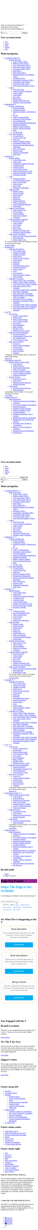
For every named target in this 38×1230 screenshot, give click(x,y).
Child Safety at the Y (11, 1131)
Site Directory (17, 433)
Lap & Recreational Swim (21, 180)
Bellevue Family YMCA (21, 63)
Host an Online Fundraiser (21, 345)
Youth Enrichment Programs (22, 204)
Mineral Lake (17, 99)
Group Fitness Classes (20, 169)
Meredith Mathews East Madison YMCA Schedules (23, 296)
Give (6, 312)
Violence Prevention (19, 375)
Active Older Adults (19, 160)
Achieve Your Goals (19, 138)
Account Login (10, 1123)
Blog (6, 1159)
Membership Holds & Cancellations (24, 418)
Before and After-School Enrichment (24, 236)
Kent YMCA (17, 71)
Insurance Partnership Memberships (24, 123)
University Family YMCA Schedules (25, 306)
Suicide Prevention (19, 384)
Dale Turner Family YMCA (22, 67)
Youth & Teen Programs (16, 641)
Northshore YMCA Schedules (22, 299)
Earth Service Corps (19, 210)
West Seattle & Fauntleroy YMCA (24, 86)
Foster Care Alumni (19, 369)
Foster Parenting (18, 390)
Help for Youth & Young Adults (19, 795)
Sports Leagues (18, 269)
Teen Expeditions (18, 214)
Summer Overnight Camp (21, 101)
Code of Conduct (10, 1168)
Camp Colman (17, 93)
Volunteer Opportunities (20, 152)
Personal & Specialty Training (22, 173)
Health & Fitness (14, 591)
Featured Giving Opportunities (18, 765)
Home (7, 874)
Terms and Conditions (12, 1170)
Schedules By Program (16, 682)
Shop (6, 45)
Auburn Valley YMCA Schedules (23, 280)
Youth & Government (20, 216)
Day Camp (16, 97)
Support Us (8, 358)
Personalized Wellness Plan (21, 143)
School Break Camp (19, 240)
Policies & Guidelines (12, 1166)
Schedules (8, 247)
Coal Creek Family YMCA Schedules (25, 284)
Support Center (18, 151)
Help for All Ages (14, 810)
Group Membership (19, 121)
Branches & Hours (15, 492)
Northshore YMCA (19, 78)
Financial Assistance (19, 407)
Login (7, 44)
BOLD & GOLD (18, 89)
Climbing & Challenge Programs (23, 164)
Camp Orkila (17, 95)
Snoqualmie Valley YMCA (21, 82)
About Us (8, 1155)
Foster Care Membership (21, 117)
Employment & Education (21, 368)
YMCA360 (16, 154)
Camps (11, 520)
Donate (7, 47)
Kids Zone (16, 139)
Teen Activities (17, 212)
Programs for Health (19, 175)
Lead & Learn (17, 347)
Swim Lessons (17, 184)
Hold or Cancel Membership (18, 1117)
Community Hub (18, 165)
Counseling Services (19, 379)
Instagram (9, 1220)
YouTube (10, 1223)
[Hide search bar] (2, 482)
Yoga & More (17, 907)
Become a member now (16, 539)
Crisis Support (17, 364)
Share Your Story (18, 351)
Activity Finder (10, 245)
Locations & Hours (11, 58)
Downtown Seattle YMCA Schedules (25, 290)
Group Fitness (17, 260)
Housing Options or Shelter (22, 371)
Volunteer (16, 353)
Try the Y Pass (17, 132)
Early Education (18, 238)
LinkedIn (9, 1221)
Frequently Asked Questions (22, 119)
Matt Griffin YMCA (19, 73)
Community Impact (19, 110)
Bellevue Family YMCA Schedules (24, 282)
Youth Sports (17, 206)
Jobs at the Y (16, 909)
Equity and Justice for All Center (15, 1133)
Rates (15, 130)
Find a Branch (5, 1037)
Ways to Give (13, 746)
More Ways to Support (16, 774)
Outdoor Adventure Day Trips (22, 171)
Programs (8, 156)
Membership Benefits (20, 125)
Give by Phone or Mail (20, 321)
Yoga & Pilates (17, 277)
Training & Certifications (21, 188)
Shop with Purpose (19, 149)
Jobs (6, 49)
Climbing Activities (19, 254)
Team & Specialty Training (21, 275)
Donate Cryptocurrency (20, 316)
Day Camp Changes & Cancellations (25, 405)
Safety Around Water (19, 182)
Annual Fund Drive (19, 334)
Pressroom (8, 1157)
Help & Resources (15, 832)
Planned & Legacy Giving (21, 331)
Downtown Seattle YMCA (21, 69)
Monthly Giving (18, 329)
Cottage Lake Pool (19, 178)
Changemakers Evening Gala (22, 336)
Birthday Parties (18, 191)
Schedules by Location (16, 711)
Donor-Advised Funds (20, 319)
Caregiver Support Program (22, 388)
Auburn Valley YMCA (20, 62)
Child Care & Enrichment (17, 667)
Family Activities (18, 193)
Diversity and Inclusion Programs (15, 1135)
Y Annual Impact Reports (13, 1144)
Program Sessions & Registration (23, 431)
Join (6, 42)
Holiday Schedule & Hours (21, 141)
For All (15, 115)
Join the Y (8, 1091)
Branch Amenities (18, 108)
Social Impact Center (12, 360)
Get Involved (13, 819)
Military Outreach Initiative (21, 126)
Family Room (17, 195)
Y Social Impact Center (20, 340)
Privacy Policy (9, 1171)
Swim (15, 271)
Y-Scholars (16, 217)
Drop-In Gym (17, 256)
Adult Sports (17, 162)
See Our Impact (18, 349)
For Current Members (16, 567)
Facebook (9, 1218)
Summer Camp (24, 904)
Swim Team (17, 186)
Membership (9, 104)
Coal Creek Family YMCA (21, 65)
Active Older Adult (19, 251)
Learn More (8, 395)
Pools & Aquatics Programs (22, 128)
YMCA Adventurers (19, 203)
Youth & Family (14, 622)
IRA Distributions (18, 325)
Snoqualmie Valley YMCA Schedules (25, 305)
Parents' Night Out (19, 201)
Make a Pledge (17, 327)
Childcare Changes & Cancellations (24, 401)
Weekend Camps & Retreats (22, 102)
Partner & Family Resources (22, 382)
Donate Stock (17, 318)
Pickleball (16, 264)
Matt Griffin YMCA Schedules (23, 293)
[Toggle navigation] (1, 31)
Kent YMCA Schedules (20, 292)
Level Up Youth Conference (22, 373)
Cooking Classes (18, 167)
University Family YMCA (21, 84)
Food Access (17, 381)
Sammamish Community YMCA (23, 80)
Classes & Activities (19, 253)
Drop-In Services (18, 366)
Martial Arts (17, 199)
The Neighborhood (19, 338)
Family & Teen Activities (21, 258)
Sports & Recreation (19, 267)
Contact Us (16, 344)
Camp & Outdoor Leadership (22, 91)
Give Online (17, 323)
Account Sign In (18, 136)
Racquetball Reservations (21, 266)
